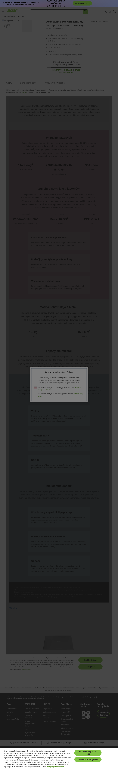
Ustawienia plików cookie (88, 752)
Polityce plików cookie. (56, 767)
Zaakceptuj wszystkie (88, 759)
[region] (59, 758)
